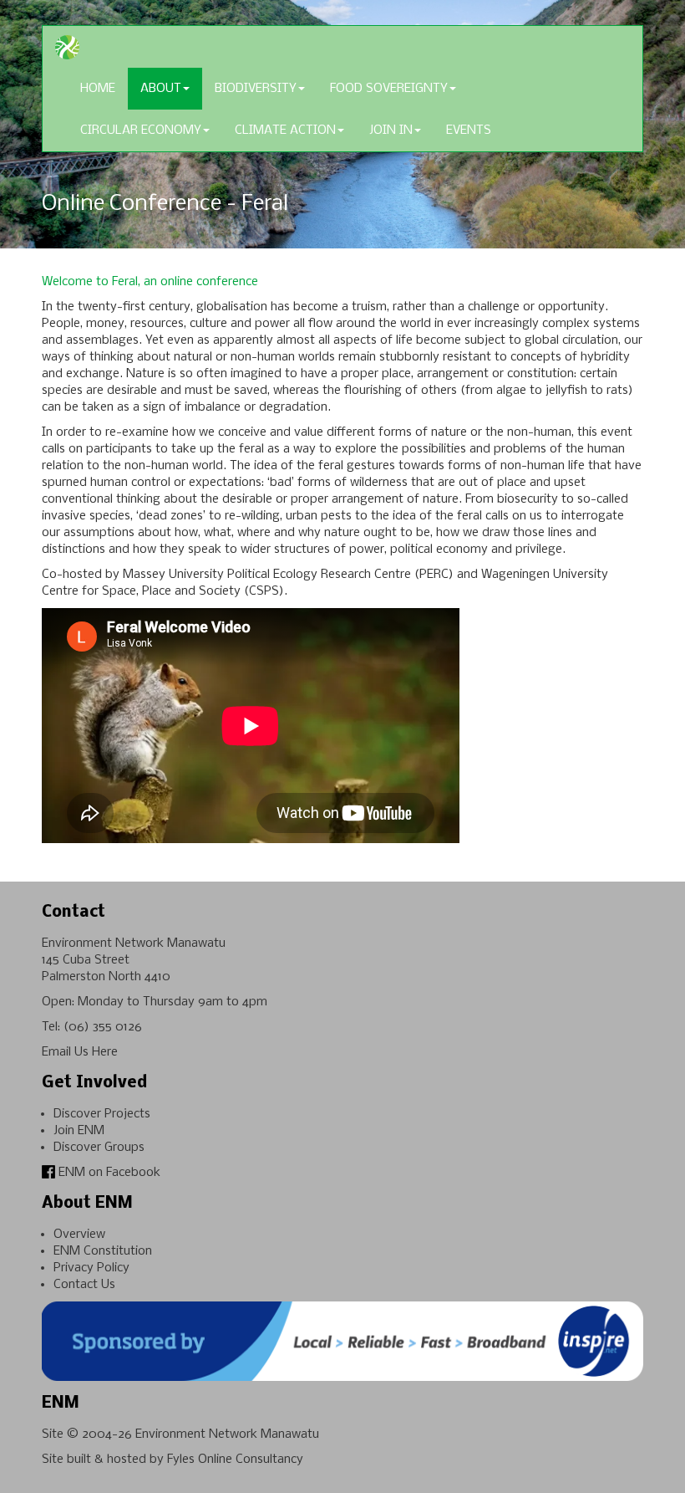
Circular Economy (140, 130)
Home (97, 88)
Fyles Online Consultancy (235, 1459)
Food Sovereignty (389, 88)
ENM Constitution (102, 1251)
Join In (391, 130)
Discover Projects (101, 1114)
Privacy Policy (91, 1268)
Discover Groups (99, 1147)
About (160, 88)
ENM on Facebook (107, 1172)
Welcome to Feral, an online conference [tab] (150, 282)
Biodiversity (256, 88)
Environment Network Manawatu (227, 1434)
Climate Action (285, 130)
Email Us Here (80, 1052)
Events (468, 130)
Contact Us (84, 1284)
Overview (79, 1234)
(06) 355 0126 (102, 1027)
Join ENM (78, 1131)
